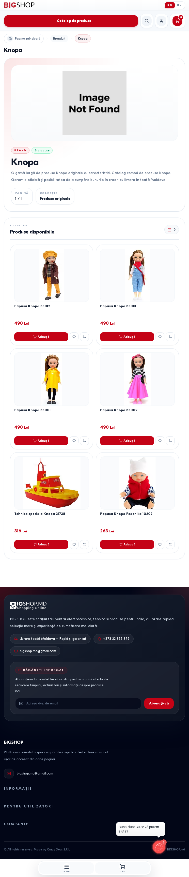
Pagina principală (27, 38)
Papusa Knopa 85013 (118, 306)
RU (179, 5)
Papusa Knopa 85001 (32, 410)
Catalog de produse (74, 21)
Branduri (59, 38)
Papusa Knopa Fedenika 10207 (126, 514)
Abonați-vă (159, 703)
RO (170, 5)
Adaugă (43, 336)
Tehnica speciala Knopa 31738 (39, 514)
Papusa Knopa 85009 (119, 410)
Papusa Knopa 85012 (32, 306)
